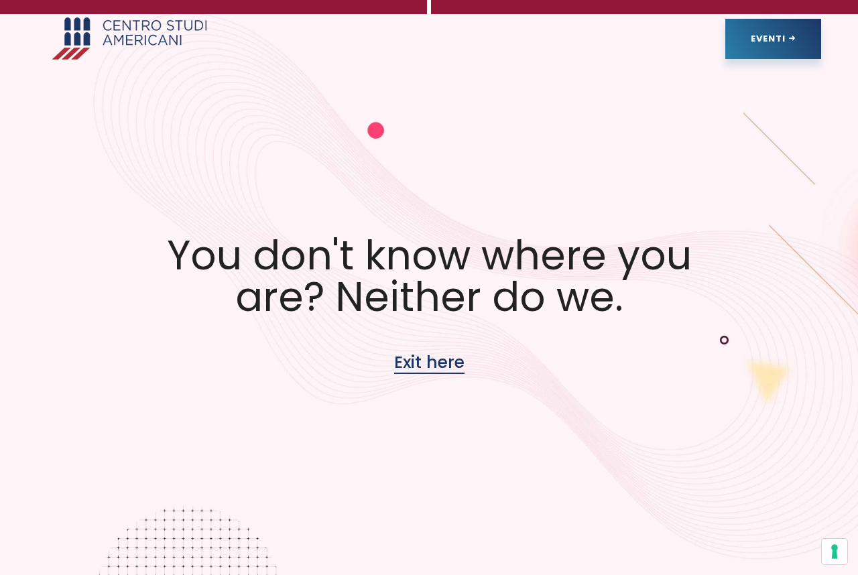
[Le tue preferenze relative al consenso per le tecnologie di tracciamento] (834, 551)
